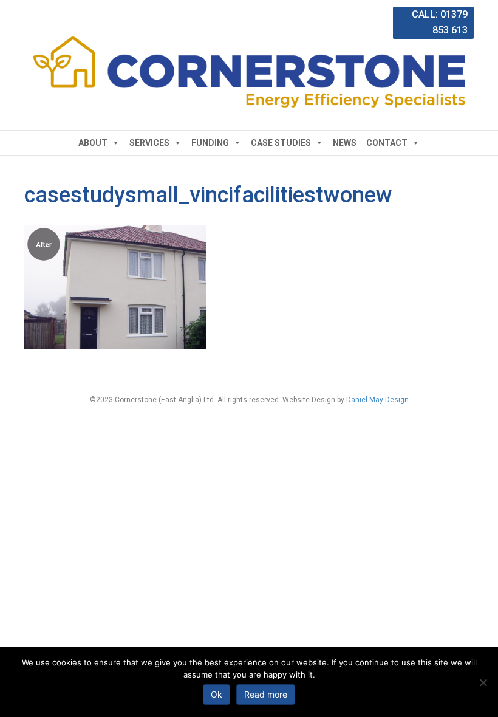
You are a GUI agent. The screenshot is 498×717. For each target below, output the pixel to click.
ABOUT (92, 143)
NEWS (344, 143)
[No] (483, 682)
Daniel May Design (377, 400)
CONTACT (387, 143)
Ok (216, 694)
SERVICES (149, 143)
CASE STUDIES (281, 143)
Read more (265, 694)
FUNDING (210, 143)
